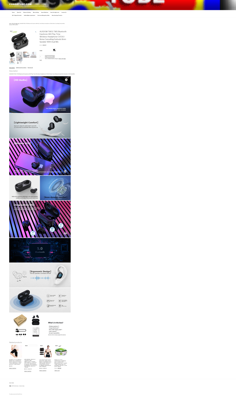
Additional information (21, 67)
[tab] (12, 67)
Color (41, 50)
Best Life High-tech (55, 12)
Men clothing (36, 12)
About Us (19, 12)
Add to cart (50, 56)
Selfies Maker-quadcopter (29, 15)
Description (12, 67)
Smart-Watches (44, 12)
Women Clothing (27, 12)
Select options (12, 368)
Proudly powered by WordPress (15, 394)
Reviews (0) (30, 67)
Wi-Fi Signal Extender (17, 15)
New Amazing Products (57, 15)
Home (13, 12)
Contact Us (63, 12)
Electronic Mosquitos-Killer (44, 15)
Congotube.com (20, 4)
